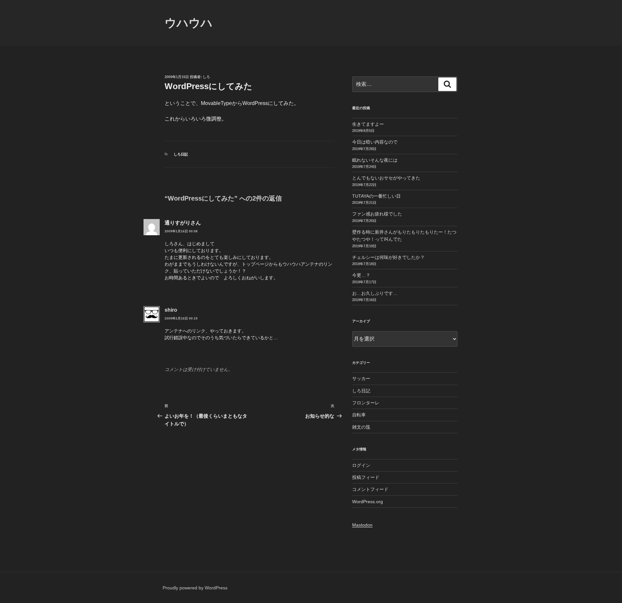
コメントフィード (370, 489)
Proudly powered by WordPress (195, 587)
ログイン (361, 465)
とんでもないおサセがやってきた (386, 177)
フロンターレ (365, 402)
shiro (171, 310)
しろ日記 (181, 154)
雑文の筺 (361, 427)
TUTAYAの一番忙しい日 (376, 196)
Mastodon (362, 525)
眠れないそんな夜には (374, 160)
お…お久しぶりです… (374, 293)
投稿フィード (365, 477)
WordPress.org (367, 501)
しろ (206, 77)
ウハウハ (189, 22)
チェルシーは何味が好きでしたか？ (388, 257)
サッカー (361, 378)
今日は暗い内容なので (374, 142)
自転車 (359, 414)
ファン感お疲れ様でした (377, 213)
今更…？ (361, 275)
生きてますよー (368, 124)
